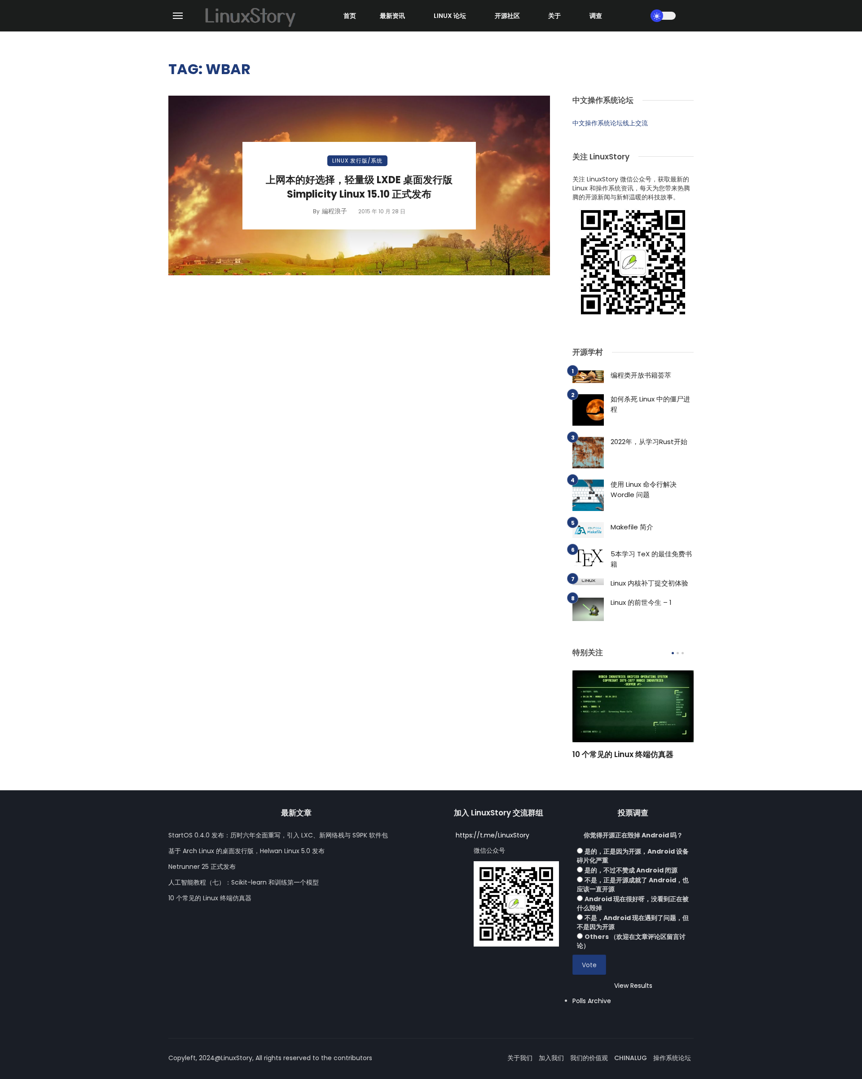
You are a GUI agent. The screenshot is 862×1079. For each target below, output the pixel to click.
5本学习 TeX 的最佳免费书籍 (651, 559)
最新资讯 (392, 15)
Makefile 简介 (632, 527)
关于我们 (519, 1057)
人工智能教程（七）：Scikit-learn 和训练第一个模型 (243, 882)
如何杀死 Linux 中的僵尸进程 (650, 404)
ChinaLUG (630, 1057)
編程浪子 (334, 211)
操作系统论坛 (672, 1057)
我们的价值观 (589, 1057)
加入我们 (551, 1057)
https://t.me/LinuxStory (492, 835)
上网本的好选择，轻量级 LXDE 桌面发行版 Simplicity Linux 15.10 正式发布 (359, 187)
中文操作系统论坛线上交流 (610, 123)
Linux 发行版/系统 (357, 160)
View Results (633, 985)
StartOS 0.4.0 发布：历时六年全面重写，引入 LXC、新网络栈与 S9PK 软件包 (278, 835)
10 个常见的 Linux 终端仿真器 (622, 754)
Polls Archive (591, 1000)
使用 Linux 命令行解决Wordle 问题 (644, 489)
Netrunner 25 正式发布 (202, 866)
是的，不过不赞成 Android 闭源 (631, 870)
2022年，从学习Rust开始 (649, 441)
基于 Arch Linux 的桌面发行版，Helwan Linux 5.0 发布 (246, 850)
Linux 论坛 (450, 15)
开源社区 (507, 15)
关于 (554, 15)
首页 (349, 15)
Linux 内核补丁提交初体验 (649, 583)
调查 (595, 15)
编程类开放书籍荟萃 (641, 375)
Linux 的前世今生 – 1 (641, 602)
